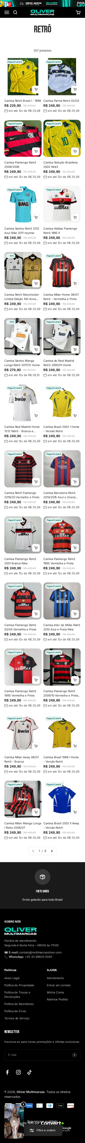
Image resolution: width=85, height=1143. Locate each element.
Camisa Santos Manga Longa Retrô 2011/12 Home (22, 363)
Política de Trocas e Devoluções (17, 995)
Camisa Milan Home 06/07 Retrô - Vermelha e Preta (61, 297)
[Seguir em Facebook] (7, 1072)
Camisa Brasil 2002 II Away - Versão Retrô (61, 825)
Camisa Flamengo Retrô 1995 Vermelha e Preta (59, 561)
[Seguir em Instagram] (18, 1072)
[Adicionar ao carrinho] (36, 89)
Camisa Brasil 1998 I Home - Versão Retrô (61, 759)
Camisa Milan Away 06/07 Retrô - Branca (21, 759)
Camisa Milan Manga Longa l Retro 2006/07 (22, 825)
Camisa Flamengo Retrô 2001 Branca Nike (20, 561)
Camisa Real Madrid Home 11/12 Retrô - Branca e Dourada (22, 429)
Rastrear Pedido (57, 999)
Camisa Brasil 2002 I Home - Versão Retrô (61, 429)
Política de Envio (15, 1011)
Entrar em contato (59, 985)
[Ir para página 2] (51, 851)
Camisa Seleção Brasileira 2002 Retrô (60, 164)
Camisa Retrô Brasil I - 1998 (22, 100)
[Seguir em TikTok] (29, 1072)
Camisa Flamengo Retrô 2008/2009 (20, 164)
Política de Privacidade (19, 985)
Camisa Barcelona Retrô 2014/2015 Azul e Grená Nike (59, 495)
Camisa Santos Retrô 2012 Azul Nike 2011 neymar (21, 231)
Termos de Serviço (16, 1018)
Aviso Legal (11, 978)
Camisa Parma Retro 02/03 (61, 100)
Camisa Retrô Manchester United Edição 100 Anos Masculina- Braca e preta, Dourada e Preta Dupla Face (21, 297)
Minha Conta (55, 992)
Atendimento (55, 978)
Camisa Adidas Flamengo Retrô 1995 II (60, 231)
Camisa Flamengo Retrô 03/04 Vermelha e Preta (20, 627)
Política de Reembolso (19, 1004)
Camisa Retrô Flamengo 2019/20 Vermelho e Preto (21, 495)
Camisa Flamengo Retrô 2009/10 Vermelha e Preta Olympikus (60, 693)
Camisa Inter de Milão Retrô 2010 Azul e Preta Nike (61, 627)
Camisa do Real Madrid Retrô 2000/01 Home (58, 363)
